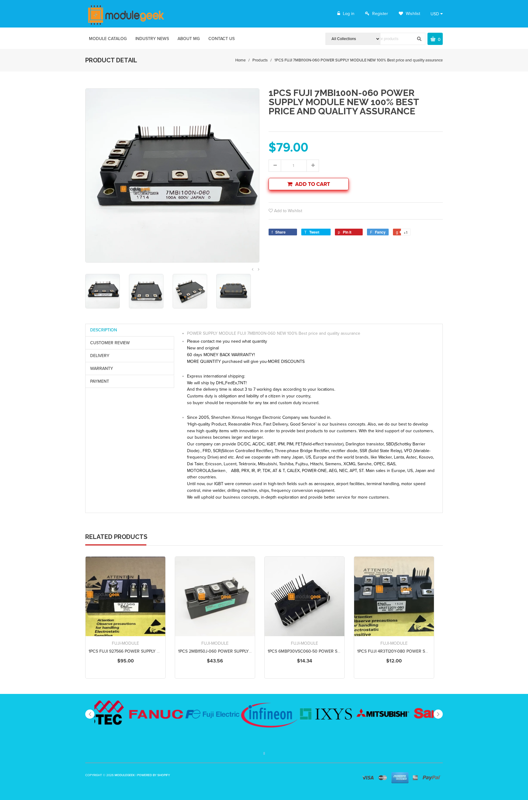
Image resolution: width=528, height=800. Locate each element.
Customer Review (110, 342)
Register (380, 13)
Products (260, 60)
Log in (348, 13)
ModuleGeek (125, 775)
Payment (99, 381)
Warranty (101, 368)
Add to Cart (312, 184)
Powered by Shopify (153, 775)
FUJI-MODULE (125, 643)
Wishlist (412, 13)
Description (103, 330)
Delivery (99, 355)
